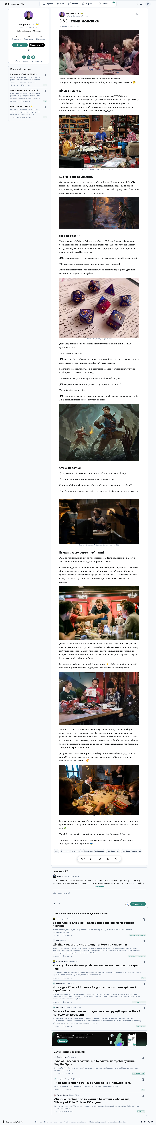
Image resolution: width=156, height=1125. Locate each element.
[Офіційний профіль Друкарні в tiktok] (145, 1121)
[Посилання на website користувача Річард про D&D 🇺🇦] (33, 57)
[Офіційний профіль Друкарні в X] (149, 1121)
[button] (112, 4)
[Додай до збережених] (45, 75)
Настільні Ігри (113, 851)
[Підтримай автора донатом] (100, 859)
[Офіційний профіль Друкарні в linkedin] (152, 1121)
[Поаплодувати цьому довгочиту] (82, 859)
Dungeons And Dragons (70, 851)
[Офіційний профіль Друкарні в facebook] (141, 1121)
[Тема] (141, 4)
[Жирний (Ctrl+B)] (55, 904)
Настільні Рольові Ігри (131, 851)
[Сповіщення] (112, 3)
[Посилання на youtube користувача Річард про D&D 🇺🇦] (28, 57)
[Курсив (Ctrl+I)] (59, 904)
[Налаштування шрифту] (137, 14)
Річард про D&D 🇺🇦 (28, 24)
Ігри (56, 851)
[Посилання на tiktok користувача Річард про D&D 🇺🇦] (24, 57)
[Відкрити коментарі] (91, 859)
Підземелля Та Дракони (94, 851)
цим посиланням (71, 821)
